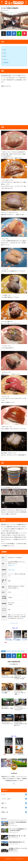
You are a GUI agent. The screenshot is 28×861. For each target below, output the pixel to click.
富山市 (4, 651)
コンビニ (5, 798)
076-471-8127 (11, 569)
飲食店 (4, 812)
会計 (5, 56)
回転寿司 (9, 651)
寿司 (19, 651)
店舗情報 (6, 62)
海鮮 (23, 651)
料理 (5, 53)
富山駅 (14, 651)
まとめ (5, 59)
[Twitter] (14, 784)
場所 (5, 49)
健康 (3, 803)
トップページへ (14, 623)
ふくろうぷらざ (13, 858)
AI (3, 794)
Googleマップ (11, 565)
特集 (4, 807)
